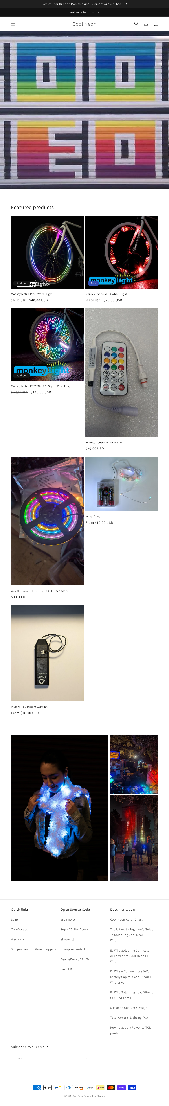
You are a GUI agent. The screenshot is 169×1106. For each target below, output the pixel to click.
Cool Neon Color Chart (126, 919)
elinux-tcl (67, 939)
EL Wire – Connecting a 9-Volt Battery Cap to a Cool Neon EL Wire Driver (131, 976)
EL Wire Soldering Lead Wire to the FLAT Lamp (132, 995)
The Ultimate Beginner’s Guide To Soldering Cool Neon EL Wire (131, 934)
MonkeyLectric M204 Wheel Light (32, 294)
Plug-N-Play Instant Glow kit (29, 707)
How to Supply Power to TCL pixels (130, 1030)
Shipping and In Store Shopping (33, 949)
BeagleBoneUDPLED (75, 959)
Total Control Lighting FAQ (129, 1018)
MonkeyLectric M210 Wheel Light (106, 294)
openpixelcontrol (73, 949)
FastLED (66, 969)
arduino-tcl (69, 919)
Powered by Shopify (94, 1096)
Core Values (19, 929)
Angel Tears (92, 516)
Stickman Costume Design (128, 1008)
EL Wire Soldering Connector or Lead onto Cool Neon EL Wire (130, 955)
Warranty (17, 939)
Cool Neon (78, 1096)
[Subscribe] (85, 1059)
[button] (13, 24)
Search (16, 919)
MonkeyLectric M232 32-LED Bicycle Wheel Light (41, 386)
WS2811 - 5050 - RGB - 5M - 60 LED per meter (39, 591)
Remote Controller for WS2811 (104, 442)
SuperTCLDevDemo (74, 929)
